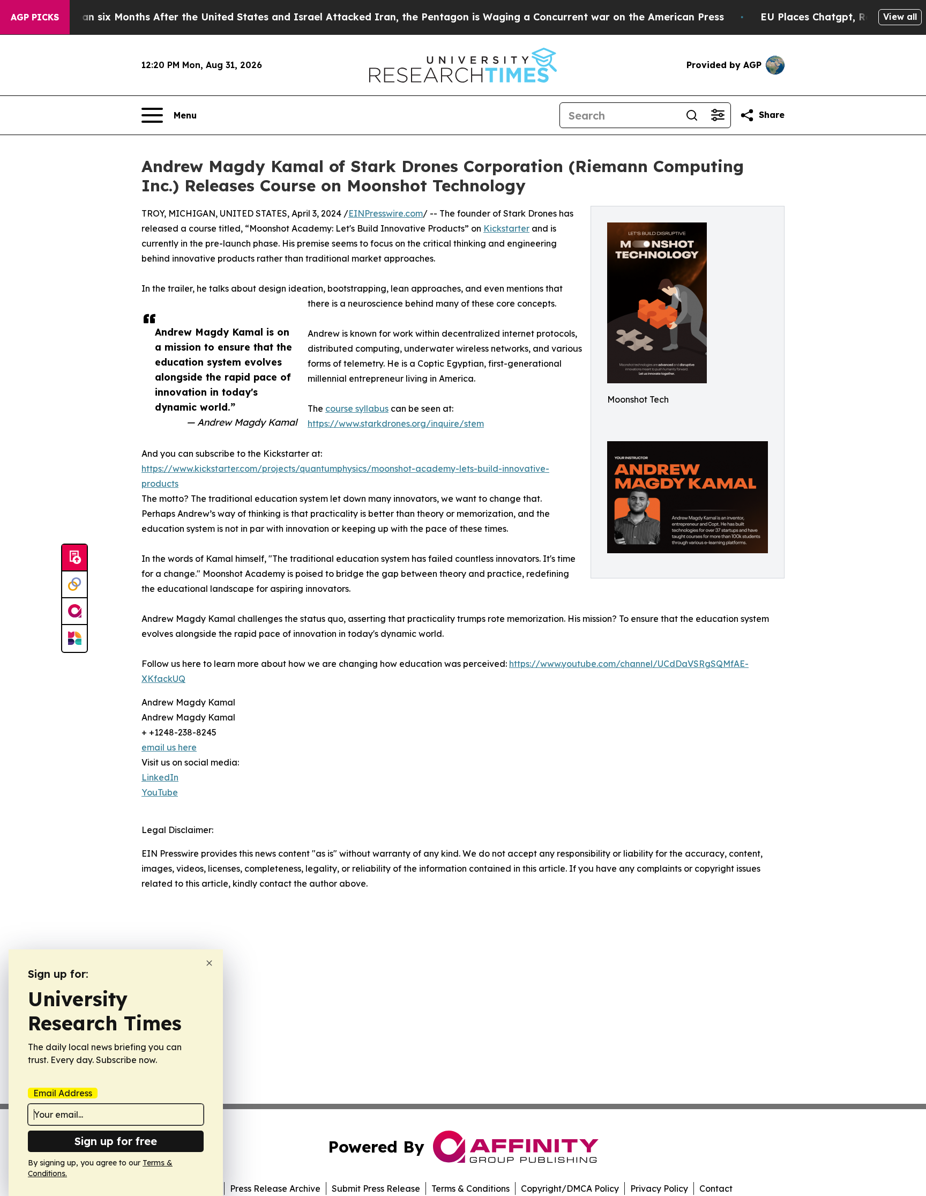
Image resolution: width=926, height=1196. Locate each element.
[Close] (209, 963)
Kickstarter (506, 228)
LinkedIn (159, 777)
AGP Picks (35, 17)
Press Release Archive (275, 1188)
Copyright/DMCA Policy (570, 1188)
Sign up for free (115, 1141)
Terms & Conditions (470, 1188)
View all (900, 16)
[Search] (692, 115)
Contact (716, 1188)
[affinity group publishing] (74, 611)
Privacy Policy (659, 1188)
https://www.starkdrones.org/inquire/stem (396, 423)
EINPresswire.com (385, 213)
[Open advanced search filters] (717, 115)
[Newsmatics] (74, 638)
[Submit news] (74, 558)
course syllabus (357, 408)
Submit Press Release (376, 1188)
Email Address (62, 1093)
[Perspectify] (74, 584)
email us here (169, 747)
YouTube (159, 792)
